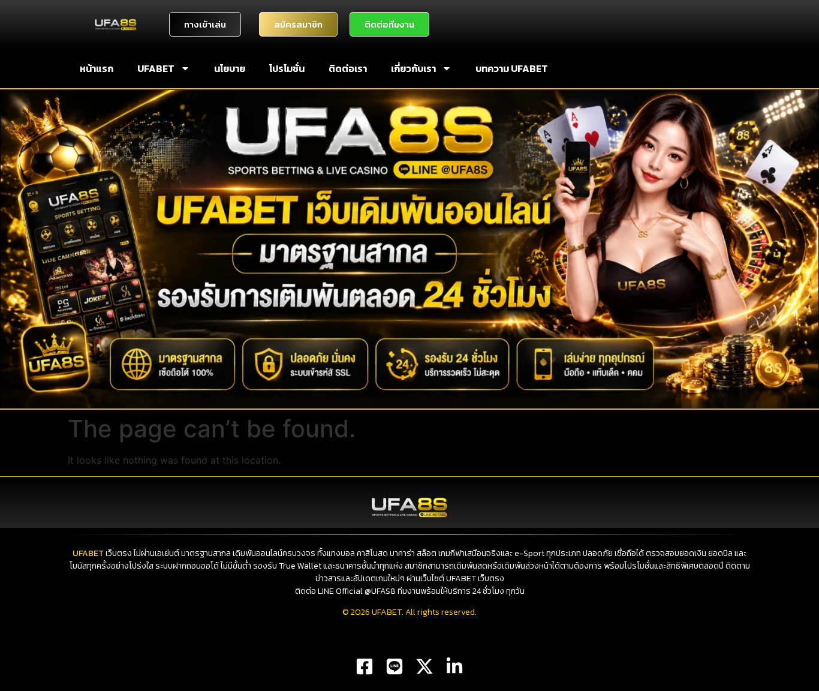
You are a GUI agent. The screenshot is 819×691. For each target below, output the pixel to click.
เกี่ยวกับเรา (413, 68)
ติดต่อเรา (348, 68)
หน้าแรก (96, 68)
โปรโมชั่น (287, 68)
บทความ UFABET (511, 68)
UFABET (155, 68)
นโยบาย (229, 68)
